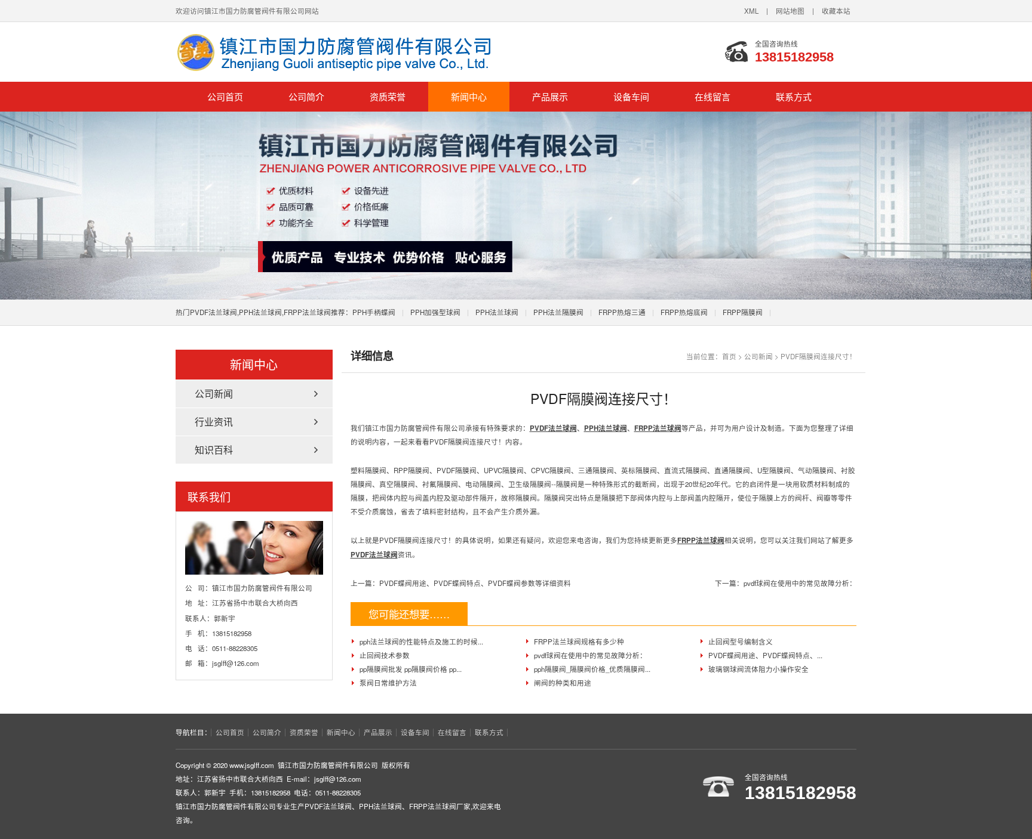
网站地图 (790, 11)
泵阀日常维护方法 (388, 682)
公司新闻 (758, 356)
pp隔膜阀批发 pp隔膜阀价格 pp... (411, 669)
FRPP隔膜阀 (743, 312)
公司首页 (225, 96)
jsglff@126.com (235, 663)
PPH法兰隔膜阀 (558, 312)
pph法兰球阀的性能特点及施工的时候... (421, 641)
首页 (729, 356)
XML (751, 11)
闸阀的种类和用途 (562, 682)
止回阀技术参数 (385, 655)
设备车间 (631, 96)
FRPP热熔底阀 (684, 312)
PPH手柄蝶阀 (373, 312)
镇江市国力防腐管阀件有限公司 (343, 52)
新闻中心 (469, 96)
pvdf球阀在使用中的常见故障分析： (800, 583)
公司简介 (306, 96)
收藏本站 (836, 11)
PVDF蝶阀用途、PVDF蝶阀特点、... (765, 655)
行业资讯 (214, 421)
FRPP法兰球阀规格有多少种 (579, 641)
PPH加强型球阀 (435, 312)
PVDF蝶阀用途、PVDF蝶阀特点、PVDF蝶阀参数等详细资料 (475, 583)
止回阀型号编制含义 (740, 641)
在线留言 (712, 96)
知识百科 (214, 449)
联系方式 (794, 96)
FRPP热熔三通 (622, 312)
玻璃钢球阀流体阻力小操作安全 (758, 669)
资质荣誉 (388, 96)
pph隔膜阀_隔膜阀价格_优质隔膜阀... (592, 669)
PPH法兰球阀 (496, 312)
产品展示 (550, 96)
